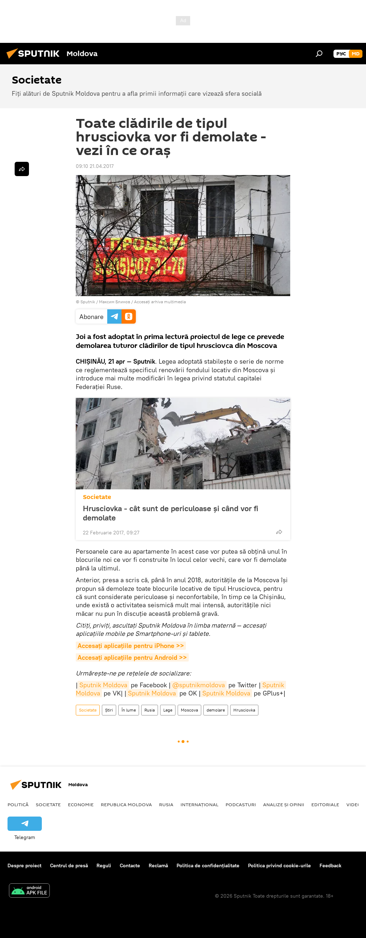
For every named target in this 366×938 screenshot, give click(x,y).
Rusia (149, 710)
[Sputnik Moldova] (35, 59)
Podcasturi (241, 804)
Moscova (189, 710)
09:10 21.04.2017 (95, 166)
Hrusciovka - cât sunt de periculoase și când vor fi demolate (170, 513)
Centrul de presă (69, 865)
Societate (97, 497)
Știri (109, 710)
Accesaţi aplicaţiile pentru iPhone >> (131, 646)
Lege (167, 710)
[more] (279, 532)
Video (353, 804)
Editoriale (325, 804)
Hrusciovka (244, 710)
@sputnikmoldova (198, 685)
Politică (18, 804)
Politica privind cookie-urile (279, 865)
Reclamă (158, 865)
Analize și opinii (283, 804)
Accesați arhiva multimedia (160, 301)
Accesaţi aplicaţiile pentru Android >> (132, 657)
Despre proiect (24, 865)
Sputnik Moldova (103, 685)
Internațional (199, 804)
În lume (129, 710)
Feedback (330, 865)
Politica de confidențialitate (208, 865)
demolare (216, 710)
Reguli (104, 865)
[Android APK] (29, 891)
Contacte (130, 865)
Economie (81, 804)
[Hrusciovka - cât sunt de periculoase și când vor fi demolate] (183, 443)
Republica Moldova (126, 804)
